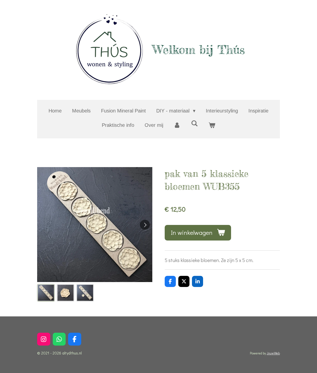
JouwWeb (273, 353)
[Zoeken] (194, 123)
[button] (46, 293)
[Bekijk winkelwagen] (211, 125)
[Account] (177, 125)
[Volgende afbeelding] (145, 225)
